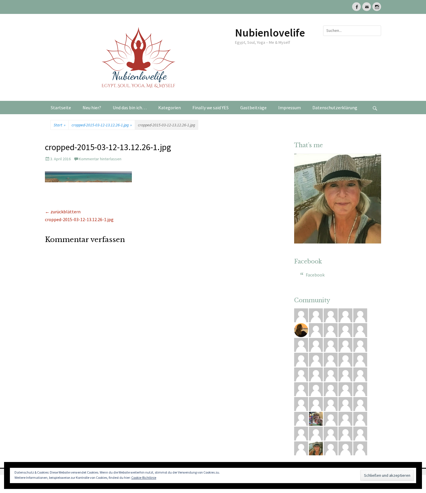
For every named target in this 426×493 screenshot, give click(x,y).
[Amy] (316, 447)
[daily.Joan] (331, 418)
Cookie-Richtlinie (143, 477)
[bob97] (345, 329)
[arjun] (301, 359)
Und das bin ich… (130, 107)
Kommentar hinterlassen (100, 158)
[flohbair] (301, 329)
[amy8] (345, 433)
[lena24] (316, 418)
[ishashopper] (301, 403)
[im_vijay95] (345, 359)
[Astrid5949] (360, 403)
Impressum (289, 107)
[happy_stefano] (360, 418)
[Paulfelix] (301, 314)
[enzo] (345, 403)
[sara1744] (301, 388)
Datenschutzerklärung (334, 107)
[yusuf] (360, 433)
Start (59, 125)
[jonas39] (331, 403)
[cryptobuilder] (345, 418)
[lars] (316, 403)
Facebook (308, 261)
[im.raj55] (360, 314)
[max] (316, 314)
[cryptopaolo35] (331, 447)
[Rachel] (360, 373)
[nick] (316, 329)
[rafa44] (360, 447)
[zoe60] (301, 373)
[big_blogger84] (316, 388)
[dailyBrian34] (316, 373)
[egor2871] (345, 314)
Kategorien (169, 107)
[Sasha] (331, 373)
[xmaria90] (360, 344)
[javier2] (360, 388)
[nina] (331, 344)
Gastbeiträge (253, 107)
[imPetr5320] (345, 373)
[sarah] (316, 344)
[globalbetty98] (301, 418)
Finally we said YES (210, 107)
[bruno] (360, 329)
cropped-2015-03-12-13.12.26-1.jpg (102, 125)
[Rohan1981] (316, 359)
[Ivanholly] (316, 433)
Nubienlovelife (270, 32)
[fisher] (301, 433)
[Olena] (331, 329)
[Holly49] (345, 344)
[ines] (331, 433)
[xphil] (345, 388)
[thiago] (331, 388)
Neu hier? (92, 107)
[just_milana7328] (301, 344)
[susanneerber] (360, 359)
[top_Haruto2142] (331, 314)
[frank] (331, 359)
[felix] (345, 447)
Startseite (61, 107)
